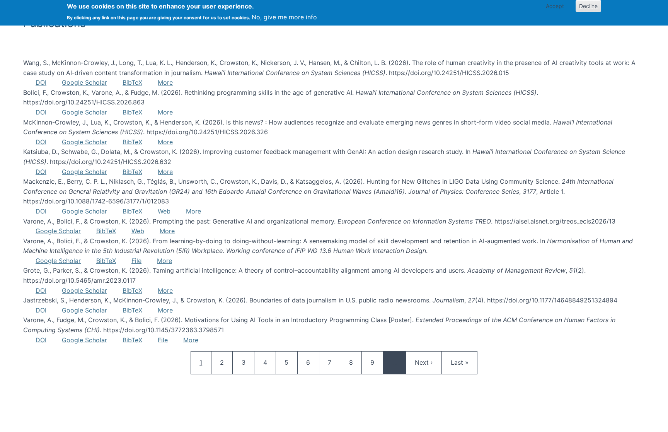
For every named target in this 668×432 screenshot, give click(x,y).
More (165, 82)
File (136, 261)
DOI (41, 82)
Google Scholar (84, 82)
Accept (555, 6)
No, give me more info (284, 17)
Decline (588, 6)
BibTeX (132, 82)
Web (164, 211)
